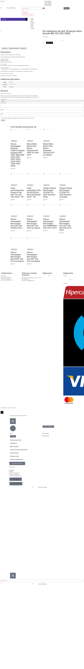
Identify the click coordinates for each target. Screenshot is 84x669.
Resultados (25, 12)
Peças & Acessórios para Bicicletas (18, 449)
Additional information (14, 48)
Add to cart (49, 42)
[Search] (1, 582)
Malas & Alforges (14, 446)
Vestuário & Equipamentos (16, 459)
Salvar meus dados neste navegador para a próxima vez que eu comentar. (18, 118)
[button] (48, 426)
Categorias (4, 19)
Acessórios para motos (15, 440)
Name (2, 109)
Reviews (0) (23, 48)
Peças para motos (14, 456)
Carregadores (13, 443)
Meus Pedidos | (48, 1)
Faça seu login (48, 2)
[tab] (4, 48)
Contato (32, 22)
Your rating (3, 99)
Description (4, 48)
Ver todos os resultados (28, 14)
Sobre (32, 20)
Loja (32, 21)
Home (32, 18)
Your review (3, 102)
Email (2, 113)
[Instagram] (2, 412)
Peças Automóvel (14, 453)
